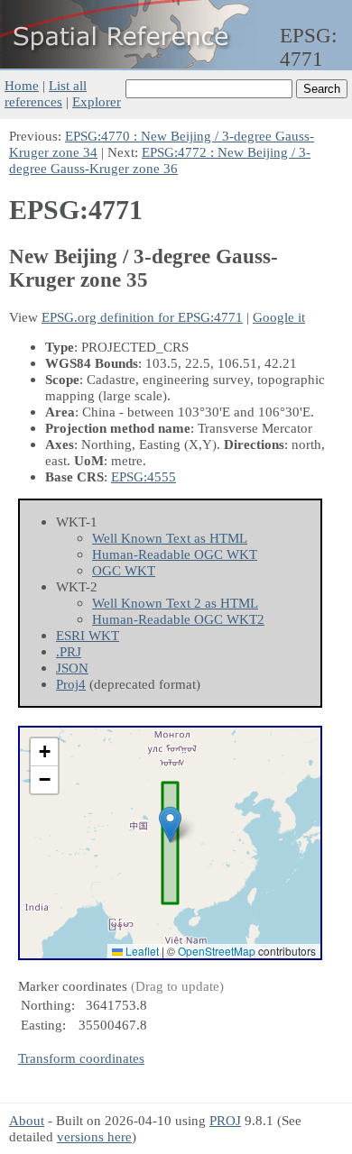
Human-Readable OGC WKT (174, 554)
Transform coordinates (81, 1058)
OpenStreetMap (216, 950)
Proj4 (71, 683)
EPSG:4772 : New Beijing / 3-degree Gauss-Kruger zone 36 (159, 160)
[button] (170, 824)
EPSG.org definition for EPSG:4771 (142, 317)
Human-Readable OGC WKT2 (178, 619)
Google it (279, 317)
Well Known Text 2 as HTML (175, 602)
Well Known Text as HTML (169, 537)
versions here (94, 1136)
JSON (72, 667)
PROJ (225, 1120)
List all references (46, 93)
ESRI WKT (87, 635)
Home (22, 85)
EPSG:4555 (143, 476)
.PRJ (68, 651)
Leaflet (141, 950)
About (26, 1120)
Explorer (96, 101)
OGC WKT (123, 570)
